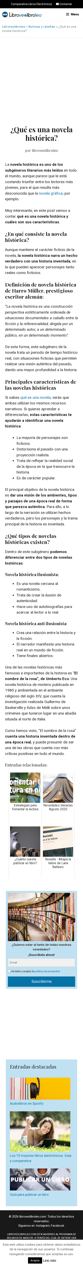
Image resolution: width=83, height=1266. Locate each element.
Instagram (43, 1225)
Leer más (49, 1260)
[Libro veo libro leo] (22, 14)
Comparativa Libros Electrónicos (31, 4)
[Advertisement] (41, 81)
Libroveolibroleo (13, 26)
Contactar (65, 4)
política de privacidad (47, 971)
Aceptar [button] (35, 1260)
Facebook (57, 1225)
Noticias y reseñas (42, 26)
